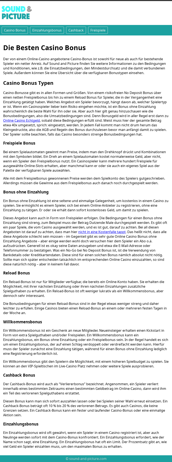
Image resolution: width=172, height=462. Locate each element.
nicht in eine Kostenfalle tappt (102, 232)
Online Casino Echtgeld (21, 120)
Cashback (76, 30)
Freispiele (98, 30)
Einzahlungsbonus (47, 30)
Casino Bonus (15, 30)
